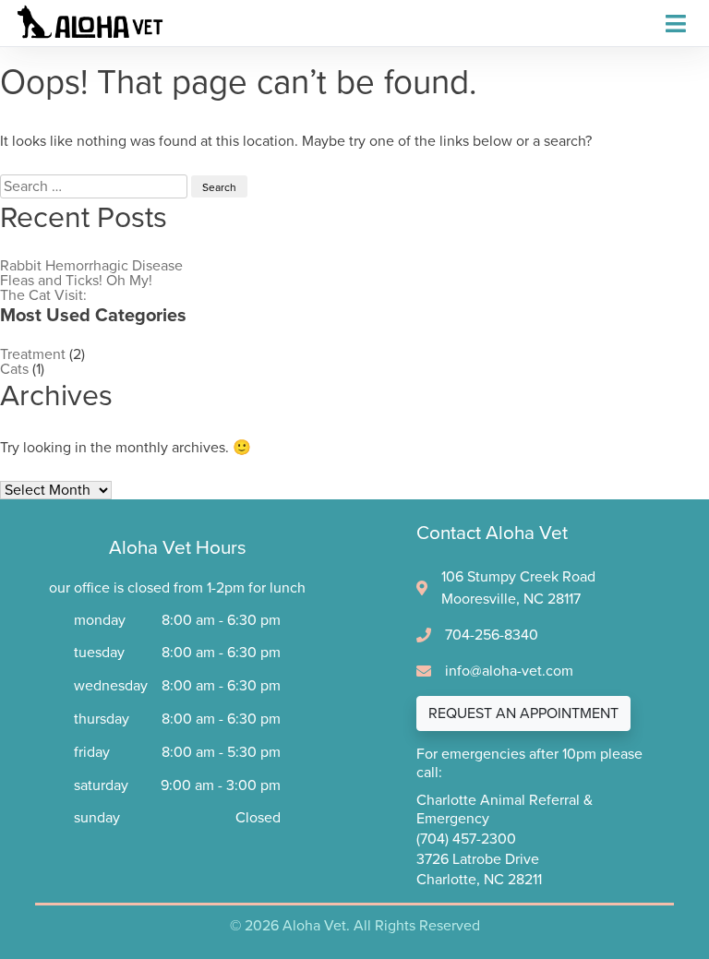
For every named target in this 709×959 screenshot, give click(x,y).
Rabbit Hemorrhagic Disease (91, 265)
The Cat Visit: (43, 295)
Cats (14, 369)
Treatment (33, 354)
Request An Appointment (523, 713)
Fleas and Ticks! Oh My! (76, 280)
